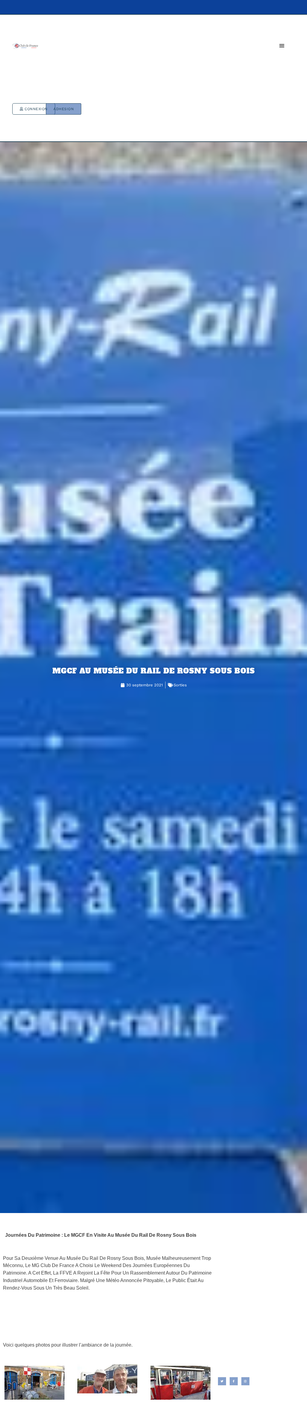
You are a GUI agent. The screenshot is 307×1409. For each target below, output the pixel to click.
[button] (282, 45)
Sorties (180, 685)
